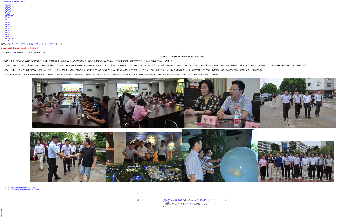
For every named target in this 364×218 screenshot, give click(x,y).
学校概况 (8, 22)
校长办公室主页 (10, 26)
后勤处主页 (8, 36)
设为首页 (10, 1)
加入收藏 (16, 1)
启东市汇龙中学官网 (18, 44)
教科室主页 (8, 34)
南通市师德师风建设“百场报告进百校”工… (25, 188)
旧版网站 (23, 1)
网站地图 (166, 202)
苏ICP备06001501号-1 (192, 200)
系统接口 (8, 40)
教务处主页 (8, 28)
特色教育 (8, 24)
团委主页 (8, 32)
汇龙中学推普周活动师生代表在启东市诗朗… (26, 190)
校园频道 (30, 44)
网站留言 (203, 200)
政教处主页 (8, 30)
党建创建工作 (9, 38)
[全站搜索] (2, 216)
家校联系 (181, 200)
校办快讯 (51, 44)
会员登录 (4, 1)
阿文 (191, 204)
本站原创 (13, 52)
